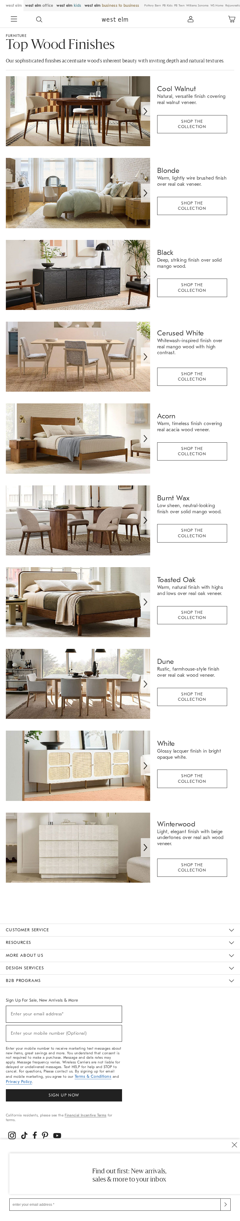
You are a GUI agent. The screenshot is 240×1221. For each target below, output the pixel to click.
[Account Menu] (190, 19)
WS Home (217, 5)
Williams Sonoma (197, 5)
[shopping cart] (232, 19)
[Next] (145, 111)
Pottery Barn (152, 5)
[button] (39, 19)
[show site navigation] (14, 19)
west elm (14, 5)
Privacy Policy (19, 1081)
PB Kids (167, 5)
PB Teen (179, 5)
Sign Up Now (64, 1095)
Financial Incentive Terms (85, 1115)
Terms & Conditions (93, 1076)
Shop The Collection (192, 124)
